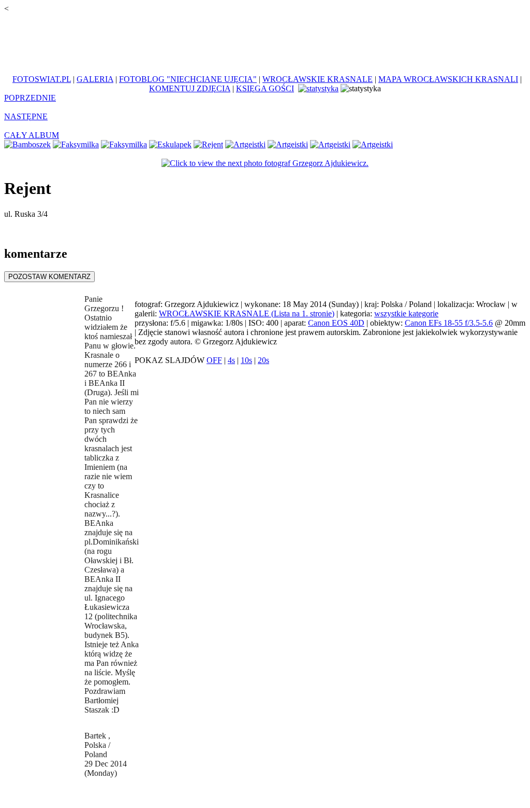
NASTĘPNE (26, 116)
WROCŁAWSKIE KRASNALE (317, 79)
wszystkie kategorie (406, 313)
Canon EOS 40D (336, 322)
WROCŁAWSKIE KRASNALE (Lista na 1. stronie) (246, 313)
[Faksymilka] (76, 144)
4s (231, 360)
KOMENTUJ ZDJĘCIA (189, 88)
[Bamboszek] (27, 144)
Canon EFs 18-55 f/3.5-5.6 (449, 322)
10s (246, 360)
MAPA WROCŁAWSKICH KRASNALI (448, 79)
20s (263, 360)
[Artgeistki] (245, 144)
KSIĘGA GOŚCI (265, 88)
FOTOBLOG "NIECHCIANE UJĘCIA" (188, 79)
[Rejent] (208, 144)
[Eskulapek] (170, 144)
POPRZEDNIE (30, 97)
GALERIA (95, 79)
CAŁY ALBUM (31, 135)
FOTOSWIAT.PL (41, 79)
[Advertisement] (265, 38)
